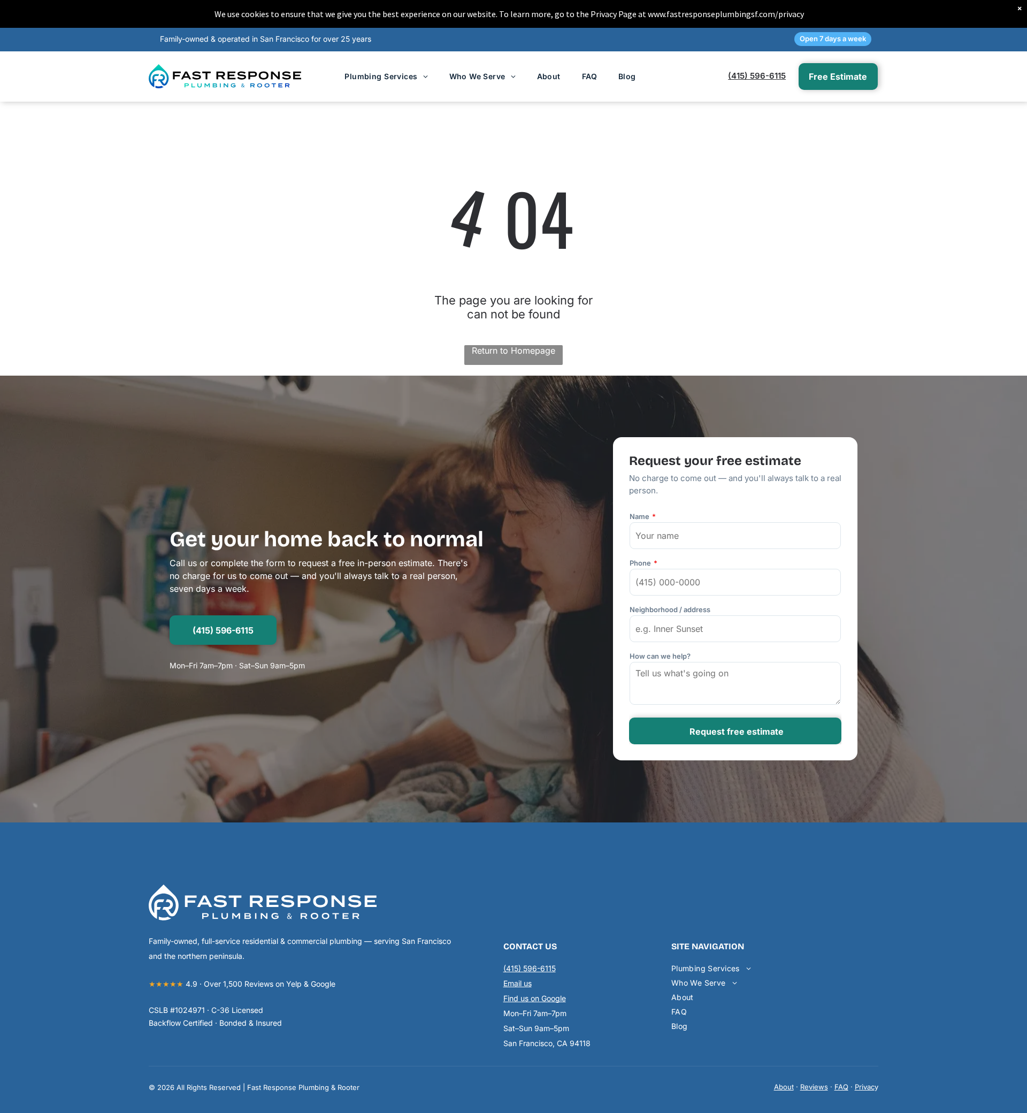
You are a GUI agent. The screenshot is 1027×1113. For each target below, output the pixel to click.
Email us (517, 983)
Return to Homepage (513, 350)
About (784, 1086)
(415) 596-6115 (757, 76)
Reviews (814, 1086)
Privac (865, 1086)
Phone (640, 563)
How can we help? (660, 656)
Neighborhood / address (670, 609)
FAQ (841, 1086)
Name (639, 516)
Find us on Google (534, 998)
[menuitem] (386, 76)
